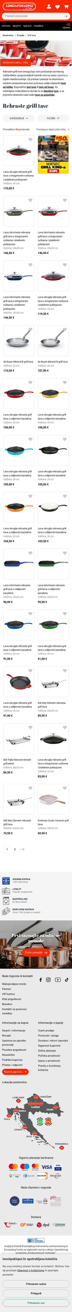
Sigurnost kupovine (49, 1045)
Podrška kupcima (12, 1059)
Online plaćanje (47, 1050)
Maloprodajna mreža (14, 984)
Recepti (17, 26)
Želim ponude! (33, 952)
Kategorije (17, 118)
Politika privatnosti (49, 1055)
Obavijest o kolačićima (30, 1270)
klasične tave (51, 91)
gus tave (31, 87)
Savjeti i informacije (13, 1030)
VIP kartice (8, 994)
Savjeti (27, 26)
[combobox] (52, 130)
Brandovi (7, 1004)
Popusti (6, 26)
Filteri (51, 118)
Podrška (38, 26)
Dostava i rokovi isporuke (53, 1040)
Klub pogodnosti (11, 999)
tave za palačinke (45, 94)
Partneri (6, 989)
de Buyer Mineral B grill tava (18, 361)
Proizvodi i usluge (48, 1035)
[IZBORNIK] (65, 24)
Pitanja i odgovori (12, 1065)
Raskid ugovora (13, 1071)
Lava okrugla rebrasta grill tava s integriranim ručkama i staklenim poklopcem (18, 175)
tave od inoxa (46, 87)
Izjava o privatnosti (49, 1060)
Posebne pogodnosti (14, 1049)
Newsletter (8, 1054)
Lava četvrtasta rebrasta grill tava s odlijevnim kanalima (16, 589)
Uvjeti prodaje (46, 1030)
